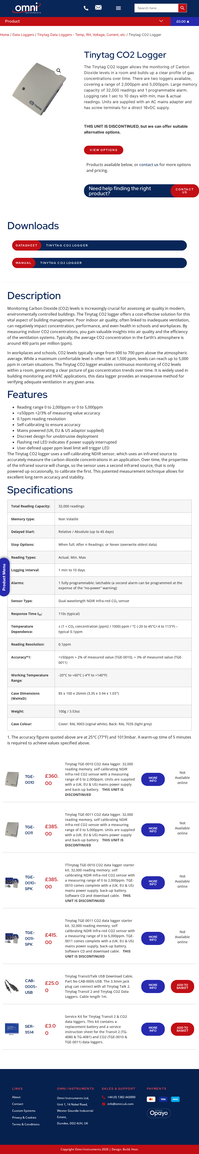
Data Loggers (23, 35)
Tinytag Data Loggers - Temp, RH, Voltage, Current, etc (81, 35)
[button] (118, 8)
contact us (148, 164)
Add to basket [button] (182, 986)
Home (4, 35)
